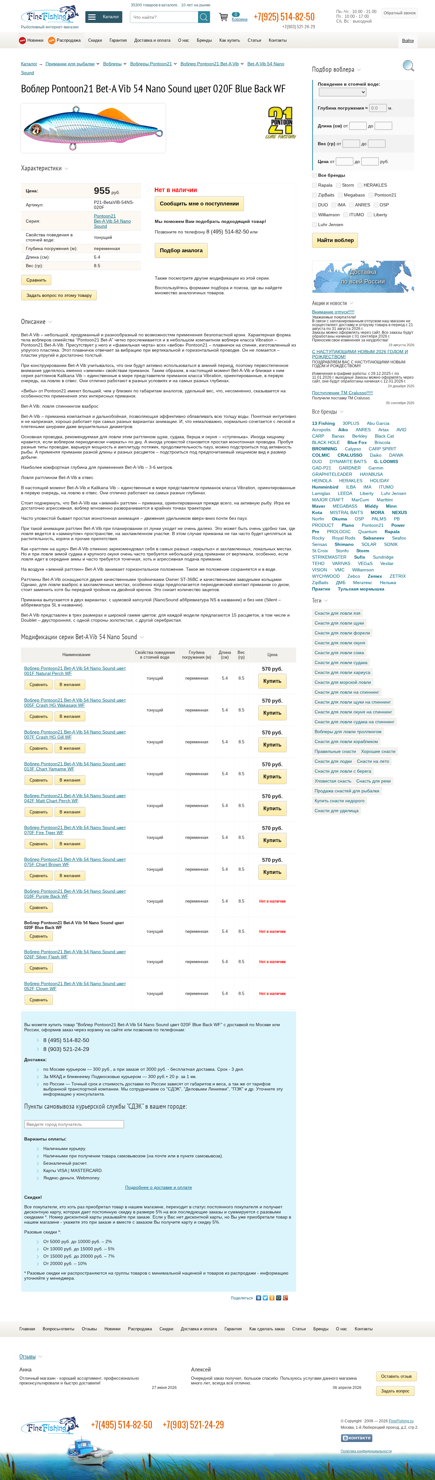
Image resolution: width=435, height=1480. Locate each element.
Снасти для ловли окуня (340, 642)
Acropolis (321, 429)
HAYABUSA (371, 474)
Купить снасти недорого (340, 800)
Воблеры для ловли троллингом (348, 731)
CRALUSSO (350, 455)
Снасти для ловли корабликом (346, 741)
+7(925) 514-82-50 (284, 16)
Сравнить (36, 279)
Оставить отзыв (396, 1376)
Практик (321, 588)
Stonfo (342, 550)
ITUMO (356, 214)
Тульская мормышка (361, 588)
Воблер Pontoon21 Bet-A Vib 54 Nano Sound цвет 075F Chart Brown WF (75, 862)
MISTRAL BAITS (346, 512)
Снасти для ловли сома (339, 652)
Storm (348, 185)
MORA (377, 512)
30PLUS (351, 423)
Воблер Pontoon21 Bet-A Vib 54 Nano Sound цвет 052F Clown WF (75, 986)
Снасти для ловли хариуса (342, 672)
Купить (272, 681)
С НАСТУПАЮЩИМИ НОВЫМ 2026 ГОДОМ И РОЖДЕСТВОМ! (360, 354)
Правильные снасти (335, 751)
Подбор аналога (181, 250)
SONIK (391, 544)
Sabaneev (373, 537)
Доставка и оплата (152, 40)
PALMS (379, 518)
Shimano (344, 544)
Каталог (29, 63)
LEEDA (345, 493)
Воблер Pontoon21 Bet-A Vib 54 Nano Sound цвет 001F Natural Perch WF (75, 671)
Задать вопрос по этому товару (59, 295)
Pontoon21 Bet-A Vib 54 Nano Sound (112, 221)
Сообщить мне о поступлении (199, 203)
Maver (318, 506)
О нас (183, 40)
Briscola (382, 442)
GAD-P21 (321, 467)
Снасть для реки (373, 780)
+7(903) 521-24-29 (193, 1424)
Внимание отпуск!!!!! (333, 311)
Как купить (229, 40)
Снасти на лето (373, 761)
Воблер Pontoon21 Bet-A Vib (210, 63)
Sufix (359, 557)
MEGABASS (345, 506)
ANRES (362, 204)
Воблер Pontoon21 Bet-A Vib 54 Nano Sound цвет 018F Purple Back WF (75, 894)
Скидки (95, 40)
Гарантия (118, 40)
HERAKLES (375, 185)
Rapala (325, 185)
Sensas (319, 544)
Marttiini (385, 499)
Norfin (318, 518)
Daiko (376, 455)
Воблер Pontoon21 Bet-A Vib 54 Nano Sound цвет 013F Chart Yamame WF (75, 766)
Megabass (354, 194)
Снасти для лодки (333, 761)
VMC (340, 569)
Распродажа (69, 40)
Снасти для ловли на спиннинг (347, 692)
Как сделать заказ (267, 1328)
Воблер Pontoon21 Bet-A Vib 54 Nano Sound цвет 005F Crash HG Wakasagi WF (75, 702)
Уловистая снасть (333, 780)
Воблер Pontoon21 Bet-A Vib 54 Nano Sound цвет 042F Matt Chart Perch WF (75, 798)
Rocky (318, 537)
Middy (371, 506)
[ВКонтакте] (258, 1298)
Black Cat (384, 436)
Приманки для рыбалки (70, 63)
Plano (348, 525)
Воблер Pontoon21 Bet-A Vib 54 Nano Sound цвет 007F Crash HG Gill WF (75, 734)
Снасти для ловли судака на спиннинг (354, 721)
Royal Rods (343, 537)
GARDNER (350, 467)
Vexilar (387, 563)
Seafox (399, 537)
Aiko (343, 429)
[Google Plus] (285, 1298)
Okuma (339, 518)
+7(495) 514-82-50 (122, 1424)
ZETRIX (398, 576)
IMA (342, 204)
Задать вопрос (395, 1391)
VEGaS (365, 563)
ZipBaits (326, 194)
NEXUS (399, 512)
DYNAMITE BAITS (348, 461)
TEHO (318, 563)
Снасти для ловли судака (341, 662)
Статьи (254, 40)
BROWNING (324, 448)
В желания (70, 684)
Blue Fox (357, 442)
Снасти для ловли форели (342, 632)
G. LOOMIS (386, 461)
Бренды (204, 40)
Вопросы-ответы (58, 1328)
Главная (27, 1328)
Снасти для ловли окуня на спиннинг (353, 711)
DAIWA (396, 455)
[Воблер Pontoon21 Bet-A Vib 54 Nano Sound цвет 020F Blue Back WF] (93, 151)
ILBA (351, 487)
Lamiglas (321, 493)
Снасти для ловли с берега (343, 771)
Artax (383, 429)
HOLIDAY (379, 480)
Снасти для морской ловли (343, 682)
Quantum (367, 531)
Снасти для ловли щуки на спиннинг (353, 701)
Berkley (359, 436)
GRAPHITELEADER (332, 474)
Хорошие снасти (378, 751)
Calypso (353, 448)
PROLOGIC (339, 531)
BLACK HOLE (326, 442)
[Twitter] (265, 1298)
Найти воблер (335, 240)
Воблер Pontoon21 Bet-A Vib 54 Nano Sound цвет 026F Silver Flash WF (75, 954)
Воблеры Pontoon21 (151, 63)
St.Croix (320, 550)
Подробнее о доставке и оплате (158, 1187)
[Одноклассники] (272, 1298)
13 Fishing (323, 423)
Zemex (375, 576)
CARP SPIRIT (382, 448)
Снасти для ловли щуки (339, 623)
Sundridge (383, 557)
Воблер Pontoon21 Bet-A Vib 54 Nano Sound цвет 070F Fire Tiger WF (75, 830)
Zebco (353, 576)
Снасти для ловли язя (337, 613)
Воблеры (112, 63)
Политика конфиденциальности (366, 1451)
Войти (408, 40)
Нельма (388, 582)
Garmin (375, 467)
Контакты (278, 40)
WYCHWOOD (326, 576)
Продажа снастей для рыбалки (347, 790)
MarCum (360, 499)
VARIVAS (341, 563)
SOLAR (368, 544)
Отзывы (89, 1328)
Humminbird (325, 487)
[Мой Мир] (278, 1298)
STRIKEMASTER (329, 557)
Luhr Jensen (330, 224)
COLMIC (321, 455)
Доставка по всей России (363, 276)
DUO (323, 204)
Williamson (329, 214)
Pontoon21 (385, 194)
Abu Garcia (378, 423)
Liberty (380, 214)
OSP (384, 204)
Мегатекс (362, 582)
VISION (319, 569)
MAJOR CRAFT (328, 499)
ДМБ (341, 582)
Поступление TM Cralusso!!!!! (342, 392)
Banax (338, 436)
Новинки (35, 40)
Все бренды (331, 175)
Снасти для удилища (337, 810)
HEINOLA (322, 480)
